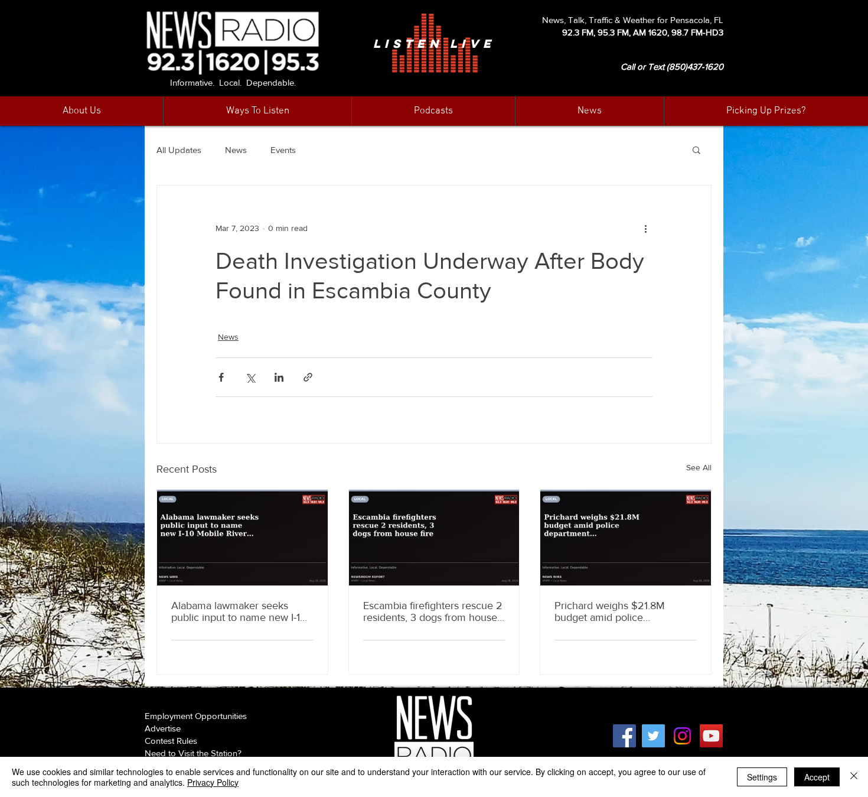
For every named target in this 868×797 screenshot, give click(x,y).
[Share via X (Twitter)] (250, 377)
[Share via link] (308, 377)
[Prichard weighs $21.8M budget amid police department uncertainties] (625, 537)
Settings (762, 777)
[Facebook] (624, 735)
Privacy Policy (213, 782)
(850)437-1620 (695, 66)
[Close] (854, 777)
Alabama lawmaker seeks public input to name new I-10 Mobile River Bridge (238, 611)
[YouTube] (711, 735)
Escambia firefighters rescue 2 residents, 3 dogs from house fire (432, 611)
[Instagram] (682, 735)
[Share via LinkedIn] (279, 377)
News (236, 150)
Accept (817, 777)
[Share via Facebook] (221, 377)
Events (283, 150)
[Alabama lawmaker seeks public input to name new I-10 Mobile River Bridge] (242, 537)
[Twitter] (653, 735)
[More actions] (645, 228)
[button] (589, 111)
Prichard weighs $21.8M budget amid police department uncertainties (612, 611)
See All (699, 467)
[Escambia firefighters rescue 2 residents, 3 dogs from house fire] (434, 537)
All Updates (178, 150)
